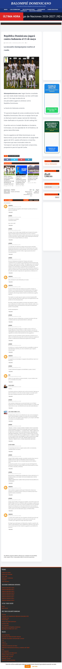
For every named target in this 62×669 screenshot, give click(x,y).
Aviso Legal (4, 576)
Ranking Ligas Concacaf (7, 656)
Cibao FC (4, 642)
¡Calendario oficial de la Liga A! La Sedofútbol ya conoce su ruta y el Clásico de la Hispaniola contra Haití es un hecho (21, 180)
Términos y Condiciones (7, 578)
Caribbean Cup (5, 618)
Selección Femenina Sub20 (8, 595)
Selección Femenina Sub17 (8, 596)
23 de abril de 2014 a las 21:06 (15, 206)
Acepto (27, 666)
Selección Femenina (35, 11)
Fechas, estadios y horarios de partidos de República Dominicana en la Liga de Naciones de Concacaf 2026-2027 (9, 180)
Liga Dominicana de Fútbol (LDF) (9, 653)
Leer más (34, 666)
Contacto (23, 11)
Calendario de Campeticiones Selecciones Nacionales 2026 (15, 616)
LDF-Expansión (5, 625)
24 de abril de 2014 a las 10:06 (15, 316)
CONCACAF (4, 644)
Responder (11, 212)
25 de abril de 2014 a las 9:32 (14, 412)
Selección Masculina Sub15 (8, 591)
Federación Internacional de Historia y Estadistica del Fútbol (15, 647)
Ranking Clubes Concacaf (8, 654)
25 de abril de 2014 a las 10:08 (15, 426)
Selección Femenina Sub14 (8, 600)
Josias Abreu (11, 385)
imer (9, 375)
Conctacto (4, 579)
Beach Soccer (5, 608)
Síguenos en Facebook (51, 149)
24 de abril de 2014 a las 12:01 (15, 345)
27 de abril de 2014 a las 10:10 (15, 488)
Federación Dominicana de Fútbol (9, 645)
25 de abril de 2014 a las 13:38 (15, 446)
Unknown (10, 205)
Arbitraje (4, 614)
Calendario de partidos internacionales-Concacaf (13, 638)
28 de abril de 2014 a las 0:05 (14, 499)
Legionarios (41, 9)
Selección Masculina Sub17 (8, 589)
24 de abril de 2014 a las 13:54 (15, 357)
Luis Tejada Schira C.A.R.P (14, 411)
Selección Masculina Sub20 (8, 587)
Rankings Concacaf (6, 658)
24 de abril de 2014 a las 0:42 (14, 230)
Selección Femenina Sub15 (8, 598)
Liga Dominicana (15, 9)
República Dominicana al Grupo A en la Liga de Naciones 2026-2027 (33, 179)
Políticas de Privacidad (7, 574)
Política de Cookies (6, 572)
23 (26, 42)
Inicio (5, 9)
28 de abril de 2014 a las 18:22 (15, 515)
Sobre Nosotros (53, 9)
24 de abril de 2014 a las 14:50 (15, 386)
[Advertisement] (50, 56)
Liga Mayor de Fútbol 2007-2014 (9, 628)
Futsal (3, 606)
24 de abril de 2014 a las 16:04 (15, 401)
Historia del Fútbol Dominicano (9, 621)
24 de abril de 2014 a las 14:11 (15, 367)
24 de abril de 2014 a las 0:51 (14, 244)
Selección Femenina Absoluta (8, 660)
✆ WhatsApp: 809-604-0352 (52, 110)
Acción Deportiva (6, 635)
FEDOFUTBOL (5, 619)
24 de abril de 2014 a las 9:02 (14, 286)
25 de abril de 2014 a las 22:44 (15, 456)
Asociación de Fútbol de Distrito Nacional (11, 636)
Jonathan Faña (5, 623)
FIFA (3, 649)
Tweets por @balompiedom (50, 164)
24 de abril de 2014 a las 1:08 (14, 259)
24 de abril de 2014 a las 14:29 (15, 376)
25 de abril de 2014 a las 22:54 (15, 473)
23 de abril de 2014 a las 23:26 (15, 217)
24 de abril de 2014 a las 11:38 (15, 326)
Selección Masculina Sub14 (8, 593)
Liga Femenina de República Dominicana (11, 627)
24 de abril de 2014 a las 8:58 (14, 277)
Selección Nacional (29, 9)
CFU (3, 640)
